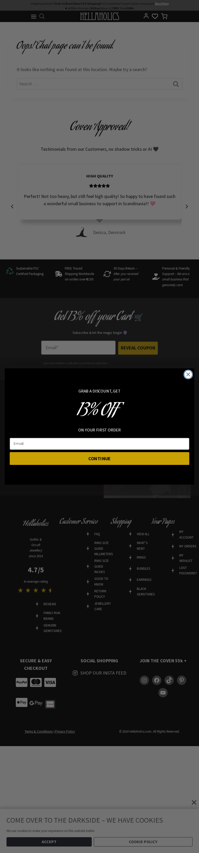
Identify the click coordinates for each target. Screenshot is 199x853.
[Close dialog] (188, 374)
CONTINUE (99, 458)
